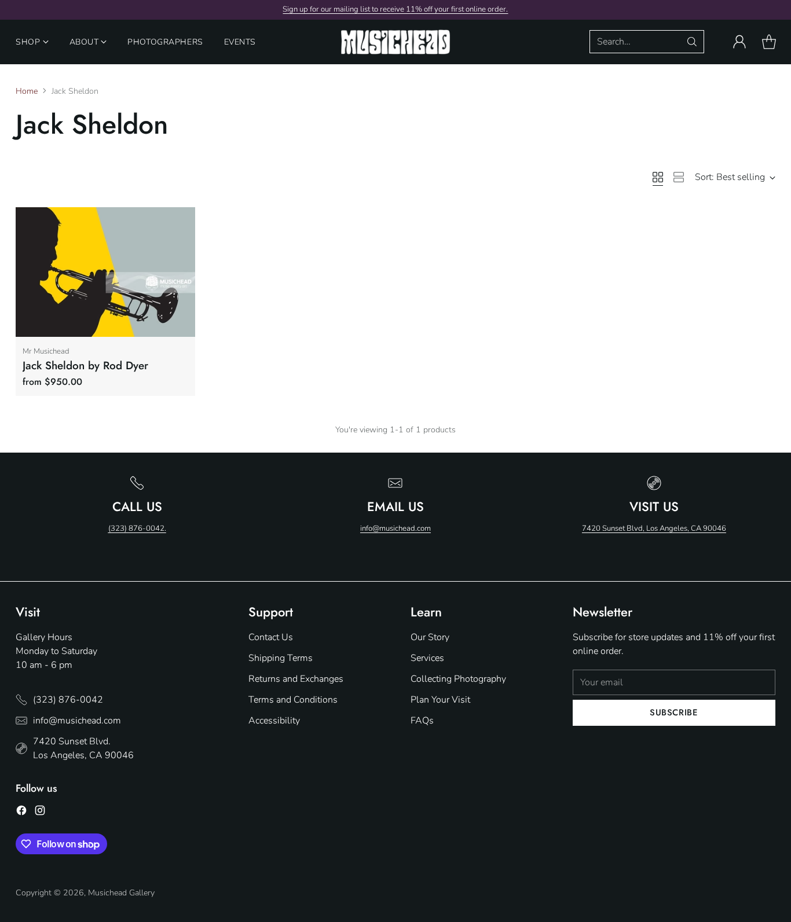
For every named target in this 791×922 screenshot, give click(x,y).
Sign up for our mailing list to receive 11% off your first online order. (395, 9)
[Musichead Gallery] (395, 42)
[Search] (692, 42)
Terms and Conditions (293, 699)
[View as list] (679, 177)
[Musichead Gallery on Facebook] (21, 812)
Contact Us (270, 637)
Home (27, 91)
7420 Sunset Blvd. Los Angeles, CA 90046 (83, 748)
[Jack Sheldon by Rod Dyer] (105, 272)
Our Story (430, 637)
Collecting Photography (458, 679)
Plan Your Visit (440, 699)
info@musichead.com (395, 528)
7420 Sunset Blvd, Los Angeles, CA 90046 (654, 528)
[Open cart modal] (769, 42)
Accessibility (274, 720)
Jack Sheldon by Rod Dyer (85, 365)
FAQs (422, 720)
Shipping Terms (280, 658)
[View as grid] (658, 177)
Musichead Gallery (121, 892)
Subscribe (674, 712)
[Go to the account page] (739, 42)
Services (427, 658)
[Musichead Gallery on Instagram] (40, 812)
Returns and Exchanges (295, 679)
